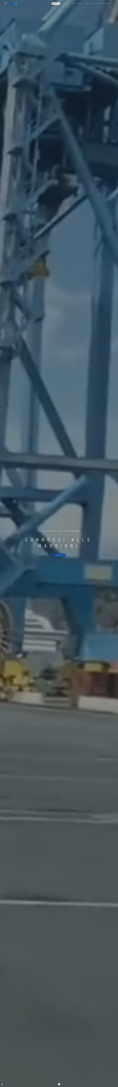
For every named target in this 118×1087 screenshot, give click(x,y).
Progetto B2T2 (77, 3)
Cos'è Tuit (66, 3)
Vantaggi (88, 3)
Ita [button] (113, 3)
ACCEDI (59, 555)
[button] (2, 1084)
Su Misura (97, 3)
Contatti (106, 3)
